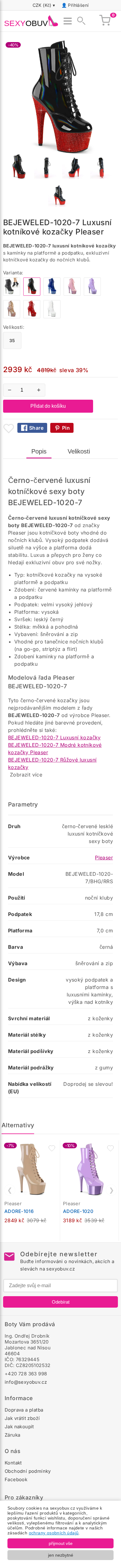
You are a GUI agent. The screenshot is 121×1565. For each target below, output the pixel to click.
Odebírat (60, 1302)
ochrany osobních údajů (54, 1532)
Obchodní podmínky (28, 1471)
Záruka (12, 1435)
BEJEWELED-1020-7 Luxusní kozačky (54, 737)
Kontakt (13, 1463)
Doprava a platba (24, 1410)
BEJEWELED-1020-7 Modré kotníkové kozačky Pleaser (55, 748)
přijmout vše (61, 1543)
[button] (51, 1148)
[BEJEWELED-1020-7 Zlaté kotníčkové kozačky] (11, 317)
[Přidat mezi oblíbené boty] (8, 428)
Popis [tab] (39, 451)
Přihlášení (78, 5)
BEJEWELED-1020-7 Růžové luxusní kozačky (52, 763)
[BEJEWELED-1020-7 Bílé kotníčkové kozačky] (51, 317)
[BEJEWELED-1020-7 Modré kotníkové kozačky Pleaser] (51, 294)
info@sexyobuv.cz (26, 1382)
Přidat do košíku (48, 406)
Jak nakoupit (19, 1427)
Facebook (16, 1479)
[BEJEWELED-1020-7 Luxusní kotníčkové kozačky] (92, 294)
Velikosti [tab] (79, 451)
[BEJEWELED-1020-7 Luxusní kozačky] (11, 294)
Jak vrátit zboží (22, 1418)
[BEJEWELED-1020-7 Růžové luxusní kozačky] (72, 294)
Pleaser (104, 857)
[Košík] (104, 21)
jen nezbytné (60, 1555)
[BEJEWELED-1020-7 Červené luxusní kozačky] (31, 317)
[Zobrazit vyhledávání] (79, 21)
